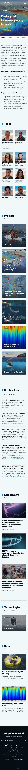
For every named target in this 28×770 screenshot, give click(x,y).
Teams (5, 10)
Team (10, 37)
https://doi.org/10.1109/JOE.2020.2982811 (15, 458)
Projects (16, 37)
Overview (3, 37)
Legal (21, 759)
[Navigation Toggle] (25, 3)
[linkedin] (14, 751)
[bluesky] (9, 751)
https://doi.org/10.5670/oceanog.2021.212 (14, 476)
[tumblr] (19, 751)
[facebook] (22, 746)
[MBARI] (6, 4)
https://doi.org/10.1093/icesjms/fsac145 (14, 423)
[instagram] (11, 746)
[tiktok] (17, 746)
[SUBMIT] (25, 740)
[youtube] (6, 746)
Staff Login (16, 759)
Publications (24, 37)
